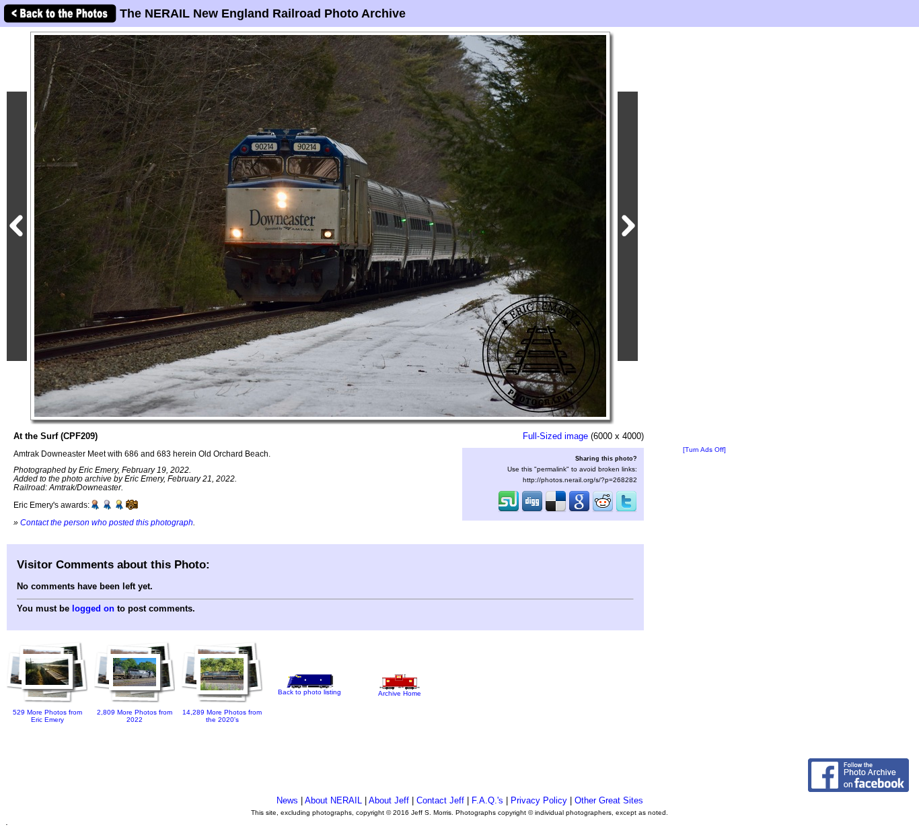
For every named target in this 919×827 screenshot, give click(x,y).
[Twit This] (626, 510)
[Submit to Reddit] (603, 510)
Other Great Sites (609, 800)
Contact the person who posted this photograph (106, 522)
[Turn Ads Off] (704, 449)
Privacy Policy (539, 800)
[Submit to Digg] (532, 510)
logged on (93, 608)
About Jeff (389, 800)
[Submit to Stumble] (508, 510)
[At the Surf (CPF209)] (320, 225)
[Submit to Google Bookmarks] (579, 510)
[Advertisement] (704, 237)
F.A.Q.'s (487, 800)
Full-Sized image (555, 436)
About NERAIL (333, 800)
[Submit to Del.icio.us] (555, 510)
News (287, 800)
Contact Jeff (440, 800)
